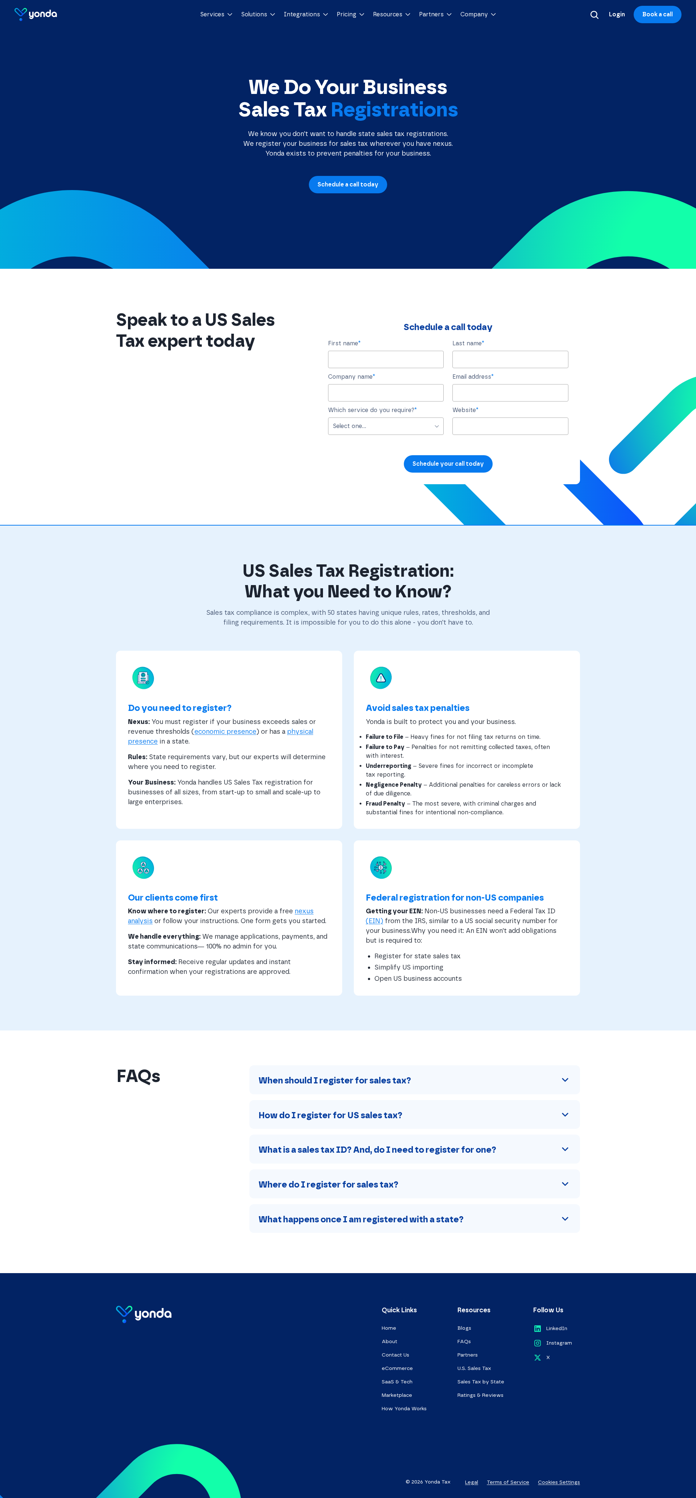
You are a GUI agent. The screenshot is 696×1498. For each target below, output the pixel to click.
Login (617, 14)
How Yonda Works (404, 1409)
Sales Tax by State (480, 1382)
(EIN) (374, 921)
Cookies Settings (559, 1482)
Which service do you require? (372, 410)
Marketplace (397, 1395)
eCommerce (397, 1368)
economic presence (225, 732)
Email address (473, 376)
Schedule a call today (348, 185)
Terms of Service (508, 1482)
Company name (351, 376)
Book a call (657, 14)
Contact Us (395, 1355)
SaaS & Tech (397, 1382)
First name (344, 343)
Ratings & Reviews (480, 1395)
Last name (468, 343)
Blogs (464, 1328)
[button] (216, 14)
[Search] (594, 14)
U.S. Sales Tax (474, 1368)
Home (389, 1328)
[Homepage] (143, 1314)
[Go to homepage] (35, 14)
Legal (471, 1482)
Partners (467, 1355)
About (389, 1341)
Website (465, 410)
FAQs (464, 1341)
